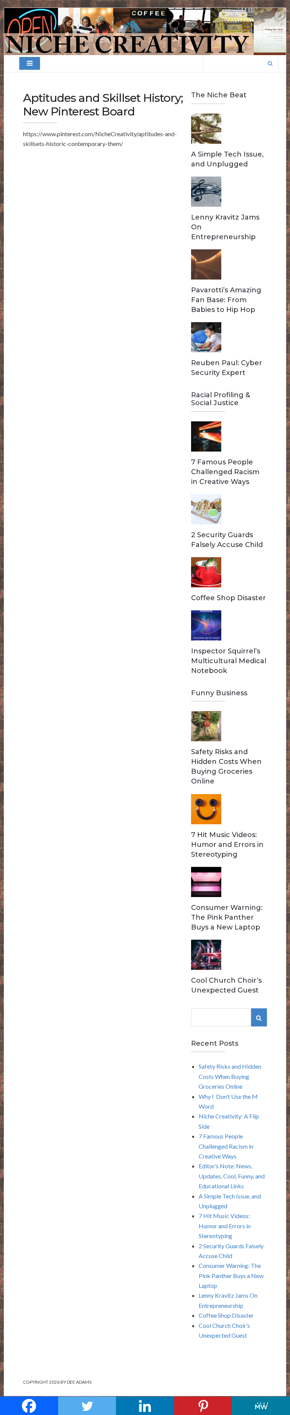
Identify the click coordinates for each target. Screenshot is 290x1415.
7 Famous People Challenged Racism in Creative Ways (225, 472)
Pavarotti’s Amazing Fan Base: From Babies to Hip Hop (226, 300)
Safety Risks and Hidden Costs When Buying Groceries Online (230, 1076)
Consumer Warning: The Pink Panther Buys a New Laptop (226, 917)
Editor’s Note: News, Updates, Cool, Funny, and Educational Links (232, 1175)
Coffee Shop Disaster (228, 598)
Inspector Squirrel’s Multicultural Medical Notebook (228, 661)
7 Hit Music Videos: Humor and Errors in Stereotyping (227, 845)
